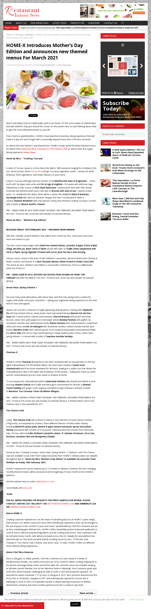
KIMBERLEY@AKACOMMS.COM (25, 506)
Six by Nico (36, 171)
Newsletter (77, 23)
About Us (21, 23)
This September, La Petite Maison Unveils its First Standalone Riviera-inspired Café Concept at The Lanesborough (127, 186)
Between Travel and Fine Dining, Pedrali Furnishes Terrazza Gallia (125, 216)
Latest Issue (59, 23)
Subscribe (94, 23)
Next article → (88, 593)
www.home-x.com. (45, 481)
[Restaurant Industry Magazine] (22, 17)
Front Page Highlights (45, 65)
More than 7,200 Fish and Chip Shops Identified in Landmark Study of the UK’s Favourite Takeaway (128, 202)
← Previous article (18, 593)
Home (8, 23)
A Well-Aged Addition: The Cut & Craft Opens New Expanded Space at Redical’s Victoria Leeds (128, 153)
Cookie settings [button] (136, 599)
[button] (122, 23)
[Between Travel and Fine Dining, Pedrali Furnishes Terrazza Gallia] (106, 218)
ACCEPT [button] (75, 604)
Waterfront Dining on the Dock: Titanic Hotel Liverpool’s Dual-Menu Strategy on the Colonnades (128, 169)
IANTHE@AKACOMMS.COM (60, 503)
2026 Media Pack (39, 23)
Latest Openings (63, 65)
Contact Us (110, 23)
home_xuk (26, 487)
